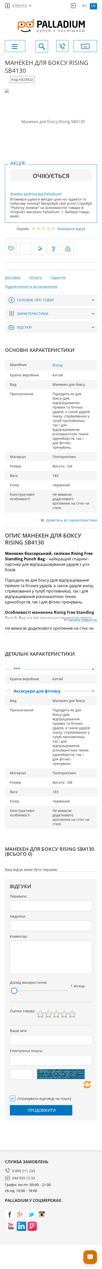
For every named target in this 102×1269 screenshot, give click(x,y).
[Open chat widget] (90, 1257)
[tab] (51, 669)
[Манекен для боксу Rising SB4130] (51, 122)
